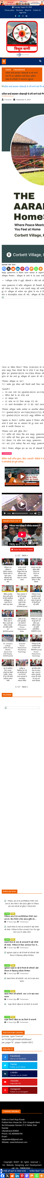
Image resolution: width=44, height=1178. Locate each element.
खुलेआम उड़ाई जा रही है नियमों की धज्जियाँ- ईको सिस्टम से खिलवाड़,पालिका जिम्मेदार (21, 969)
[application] (22, 504)
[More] (41, 269)
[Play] (5, 513)
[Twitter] (19, 16)
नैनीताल (13, 913)
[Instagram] (23, 16)
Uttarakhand (6, 453)
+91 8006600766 (15, 1134)
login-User (22, 12)
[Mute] (35, 513)
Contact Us (37, 10)
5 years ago (12, 922)
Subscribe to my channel (23, 549)
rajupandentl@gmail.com (12, 1139)
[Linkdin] (26, 16)
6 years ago (12, 948)
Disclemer (19, 10)
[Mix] (31, 269)
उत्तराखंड (7, 913)
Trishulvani (24, 922)
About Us (28, 10)
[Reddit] (13, 269)
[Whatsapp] (36, 269)
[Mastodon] (27, 269)
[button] (22, 504)
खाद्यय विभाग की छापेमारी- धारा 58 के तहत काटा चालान (21, 995)
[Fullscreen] (39, 513)
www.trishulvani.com (18, 1142)
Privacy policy (9, 10)
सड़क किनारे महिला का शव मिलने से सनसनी (20, 1020)
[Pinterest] (22, 269)
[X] (9, 269)
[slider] (20, 513)
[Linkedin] (18, 269)
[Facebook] (16, 16)
